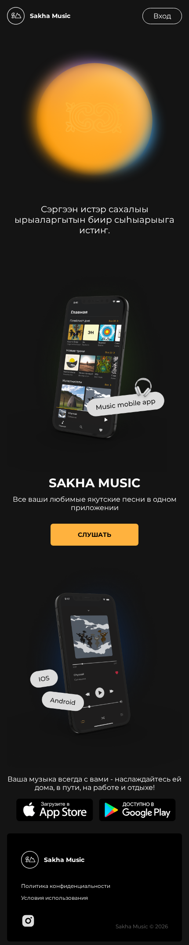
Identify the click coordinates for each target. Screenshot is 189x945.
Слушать (94, 535)
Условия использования (54, 897)
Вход (162, 16)
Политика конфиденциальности (65, 886)
